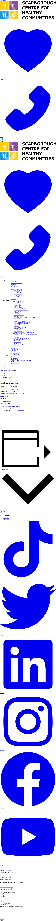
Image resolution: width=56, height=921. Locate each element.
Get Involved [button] (5, 355)
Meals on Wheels (17, 316)
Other (4, 896)
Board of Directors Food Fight (17, 361)
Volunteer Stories (14, 349)
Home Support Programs (19, 315)
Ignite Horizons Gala (15, 363)
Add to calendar (5, 469)
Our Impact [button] (5, 347)
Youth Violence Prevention (19, 345)
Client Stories (14, 348)
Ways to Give (14, 358)
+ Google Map (21, 410)
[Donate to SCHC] (28, 219)
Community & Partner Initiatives (18, 333)
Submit (2, 918)
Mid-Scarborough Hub (18, 339)
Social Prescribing (17, 342)
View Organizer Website (5, 401)
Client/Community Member (9, 892)
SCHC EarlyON (4, 396)
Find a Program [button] (6, 300)
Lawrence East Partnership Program (21, 338)
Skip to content (3, 0)
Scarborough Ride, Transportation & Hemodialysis (25, 317)
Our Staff (13, 285)
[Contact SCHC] (28, 275)
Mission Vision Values (16, 281)
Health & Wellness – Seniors (20, 324)
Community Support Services (17, 301)
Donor (4, 891)
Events (5, 370)
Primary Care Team (18, 331)
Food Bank (16, 312)
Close (2, 920)
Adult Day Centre (17, 305)
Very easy (5, 901)
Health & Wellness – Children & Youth (22, 322)
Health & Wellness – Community (21, 323)
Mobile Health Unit (18, 340)
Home (1, 370)
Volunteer (13, 356)
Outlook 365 (2, 511)
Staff (4, 895)
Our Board (13, 284)
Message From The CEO (16, 283)
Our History (16, 291)
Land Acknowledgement (19, 290)
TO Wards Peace (17, 343)
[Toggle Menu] (0, 278)
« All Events (2, 375)
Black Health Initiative (18, 344)
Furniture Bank (17, 313)
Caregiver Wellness (18, 307)
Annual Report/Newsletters (19, 292)
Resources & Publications (16, 289)
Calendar (5, 367)
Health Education (14, 351)
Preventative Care (17, 329)
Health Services (14, 319)
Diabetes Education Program (20, 321)
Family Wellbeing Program (19, 335)
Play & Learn (6, 518)
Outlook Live (3, 512)
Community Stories (15, 353)
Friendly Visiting (17, 311)
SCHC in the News (18, 294)
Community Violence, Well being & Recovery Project (25, 334)
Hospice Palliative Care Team (20, 327)
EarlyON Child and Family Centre (10, 406)
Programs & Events (15, 354)
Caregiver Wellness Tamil (19, 308)
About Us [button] (5, 280)
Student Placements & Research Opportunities (21, 360)
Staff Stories (13, 350)
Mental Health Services (19, 328)
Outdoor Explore (7, 519)
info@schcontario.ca (7, 870)
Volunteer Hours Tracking (5, 877)
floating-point (8, 879)
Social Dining (17, 318)
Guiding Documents (18, 295)
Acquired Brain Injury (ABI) (20, 302)
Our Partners (16, 297)
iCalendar (2, 510)
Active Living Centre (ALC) (20, 303)
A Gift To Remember (15, 359)
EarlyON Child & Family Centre (21, 310)
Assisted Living (17, 306)
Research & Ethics (15, 286)
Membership (13, 299)
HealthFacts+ (16, 337)
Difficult (4, 904)
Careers (12, 288)
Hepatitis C (16, 326)
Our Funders (16, 296)
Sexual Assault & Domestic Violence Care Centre (24, 332)
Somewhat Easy (6, 903)
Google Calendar (3, 509)
